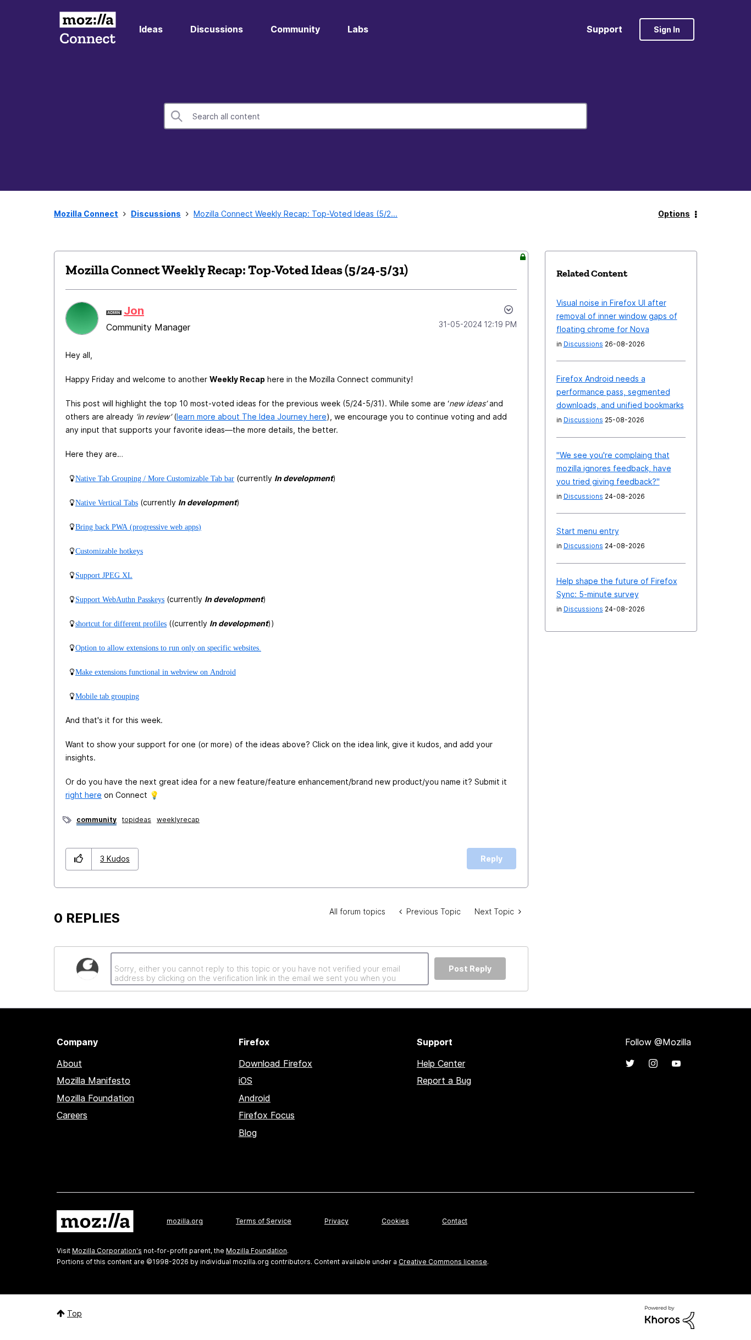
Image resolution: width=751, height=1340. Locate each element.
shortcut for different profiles (121, 623)
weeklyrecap (178, 819)
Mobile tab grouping (107, 696)
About (69, 1063)
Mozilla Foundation (95, 1098)
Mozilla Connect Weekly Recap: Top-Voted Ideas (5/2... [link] (295, 213)
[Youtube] (676, 1063)
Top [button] (74, 1313)
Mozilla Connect (87, 29)
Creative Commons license (443, 1262)
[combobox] (375, 116)
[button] (79, 859)
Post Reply (470, 968)
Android (254, 1098)
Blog (248, 1132)
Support (604, 29)
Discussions (216, 29)
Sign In (667, 29)
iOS (245, 1080)
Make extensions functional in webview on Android (155, 672)
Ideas (151, 29)
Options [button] (674, 213)
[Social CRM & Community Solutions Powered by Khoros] (669, 1316)
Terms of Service (263, 1221)
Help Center (441, 1063)
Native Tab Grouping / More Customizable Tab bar (154, 478)
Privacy (336, 1221)
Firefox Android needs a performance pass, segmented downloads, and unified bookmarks (620, 392)
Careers (72, 1115)
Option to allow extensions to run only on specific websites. (168, 648)
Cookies (395, 1221)
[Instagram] (653, 1063)
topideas (136, 819)
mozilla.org (185, 1221)
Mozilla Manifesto (93, 1080)
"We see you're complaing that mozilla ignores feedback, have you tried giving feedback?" (613, 468)
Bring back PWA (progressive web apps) (138, 527)
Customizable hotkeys (109, 551)
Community (295, 29)
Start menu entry (587, 531)
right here (83, 794)
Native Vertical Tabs (106, 502)
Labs (357, 29)
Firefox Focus (267, 1115)
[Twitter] (630, 1063)
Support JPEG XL (103, 575)
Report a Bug (444, 1080)
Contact (454, 1221)
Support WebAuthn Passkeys (119, 599)
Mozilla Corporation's (107, 1251)
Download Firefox (275, 1063)
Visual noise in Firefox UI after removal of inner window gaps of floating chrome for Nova (616, 316)
